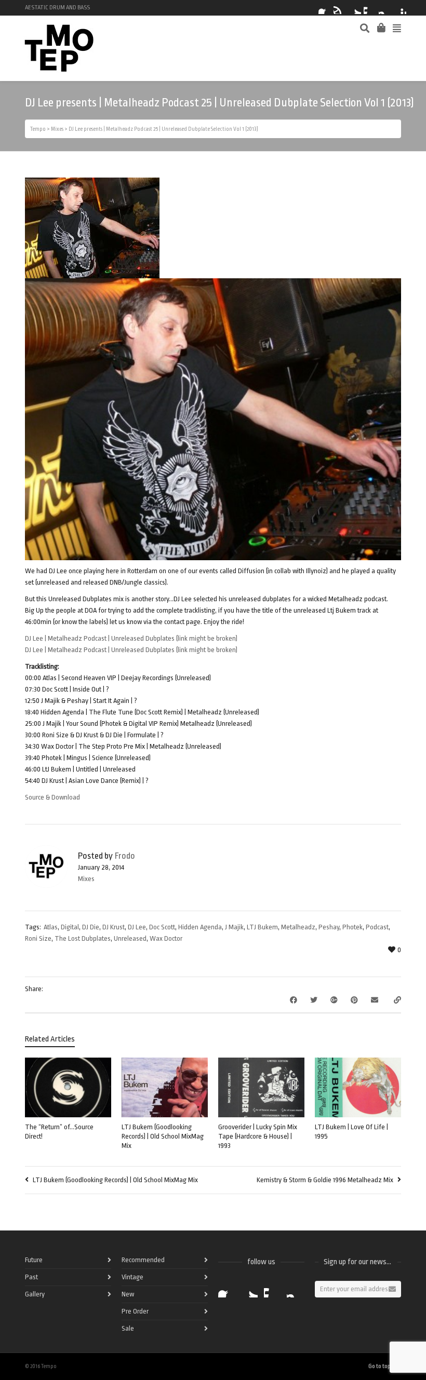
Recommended (143, 1260)
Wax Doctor (166, 938)
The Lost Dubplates (83, 938)
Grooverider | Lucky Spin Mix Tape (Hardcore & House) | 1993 (257, 1136)
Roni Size (38, 938)
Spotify (340, 8)
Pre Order (135, 1311)
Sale (128, 1328)
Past (31, 1277)
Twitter (355, 8)
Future (34, 1260)
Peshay (328, 927)
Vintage (132, 1277)
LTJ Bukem (262, 927)
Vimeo (370, 8)
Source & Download (52, 797)
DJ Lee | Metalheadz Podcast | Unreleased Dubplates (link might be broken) (131, 638)
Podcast (377, 927)
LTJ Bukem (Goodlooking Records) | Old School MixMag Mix (163, 1136)
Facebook (324, 8)
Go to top (379, 1366)
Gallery (35, 1294)
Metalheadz (298, 927)
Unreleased (130, 938)
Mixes (86, 879)
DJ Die (90, 927)
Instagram (385, 8)
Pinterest (400, 8)
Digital (70, 927)
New (128, 1294)
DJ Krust (113, 927)
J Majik (234, 927)
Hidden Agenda (200, 927)
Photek (352, 927)
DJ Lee (137, 927)
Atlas (51, 927)
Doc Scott (162, 927)
